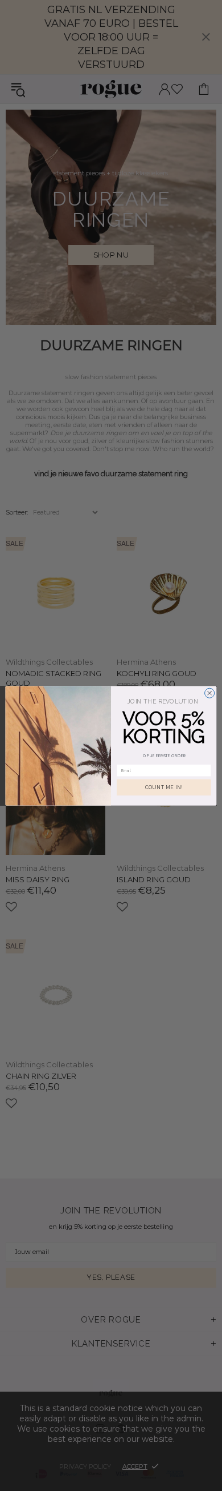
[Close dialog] (210, 693)
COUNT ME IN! (164, 787)
